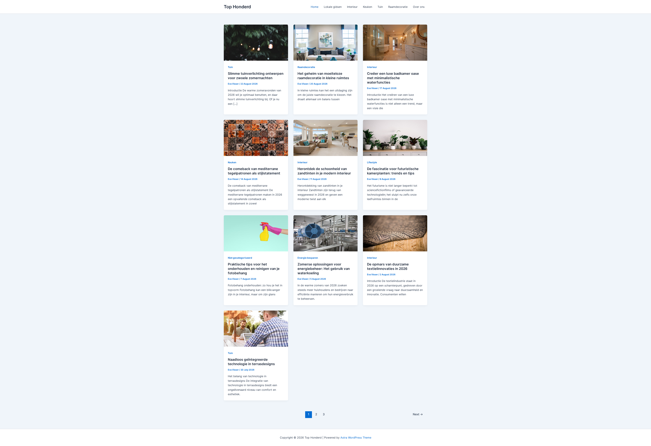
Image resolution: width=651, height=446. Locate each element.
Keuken (367, 6)
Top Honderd (237, 6)
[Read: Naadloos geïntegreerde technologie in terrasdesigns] (256, 328)
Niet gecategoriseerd (240, 257)
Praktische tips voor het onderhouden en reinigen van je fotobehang (254, 268)
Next (418, 414)
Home (314, 6)
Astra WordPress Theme (355, 437)
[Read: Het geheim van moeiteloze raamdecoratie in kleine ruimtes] (325, 42)
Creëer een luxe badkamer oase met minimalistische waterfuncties (393, 78)
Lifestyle (372, 162)
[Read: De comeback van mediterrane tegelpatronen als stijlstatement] (256, 137)
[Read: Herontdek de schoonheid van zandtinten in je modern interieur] (325, 137)
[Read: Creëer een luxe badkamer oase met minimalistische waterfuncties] (395, 42)
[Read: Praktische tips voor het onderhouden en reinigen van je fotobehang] (256, 233)
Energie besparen (308, 257)
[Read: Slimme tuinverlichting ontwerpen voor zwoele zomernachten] (256, 42)
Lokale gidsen (333, 6)
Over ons (419, 6)
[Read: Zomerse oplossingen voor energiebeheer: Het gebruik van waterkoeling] (325, 233)
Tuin (380, 6)
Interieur (352, 6)
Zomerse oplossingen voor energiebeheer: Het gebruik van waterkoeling (324, 268)
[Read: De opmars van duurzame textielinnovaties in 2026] (395, 233)
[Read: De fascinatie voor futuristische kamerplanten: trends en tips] (395, 137)
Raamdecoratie (398, 6)
